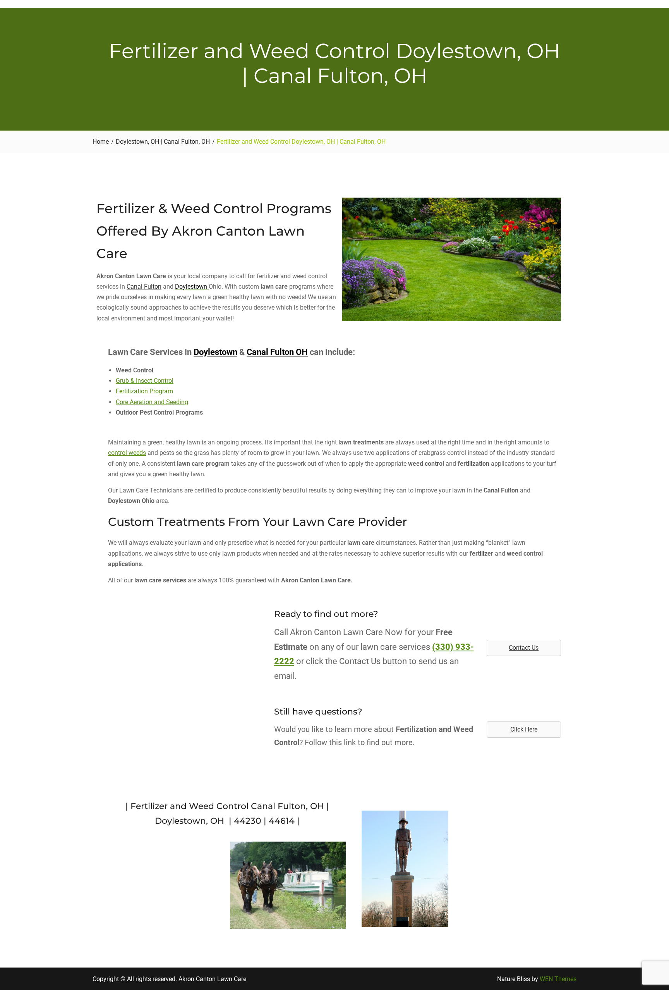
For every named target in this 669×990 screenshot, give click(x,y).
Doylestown (215, 352)
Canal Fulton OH (277, 352)
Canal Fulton (144, 286)
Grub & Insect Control (144, 380)
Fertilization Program (144, 391)
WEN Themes (558, 979)
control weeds (127, 452)
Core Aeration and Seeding (152, 402)
